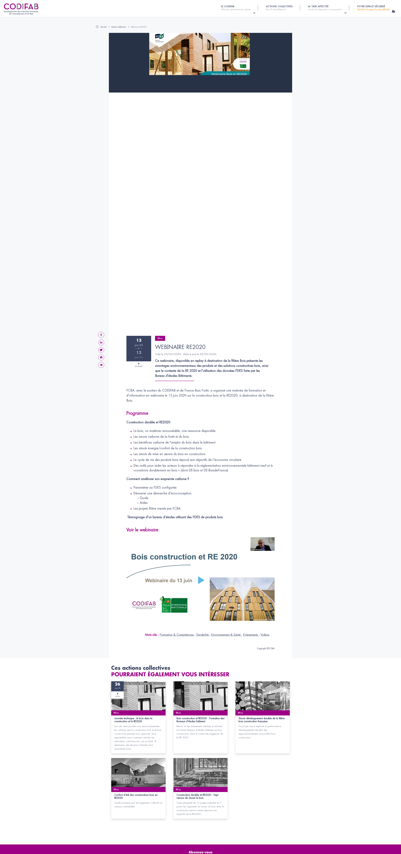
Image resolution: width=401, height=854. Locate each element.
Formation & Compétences (177, 634)
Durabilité (203, 634)
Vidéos (264, 634)
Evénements (251, 634)
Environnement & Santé (226, 634)
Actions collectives (118, 27)
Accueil (103, 27)
